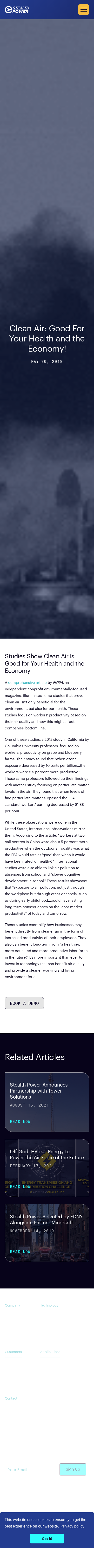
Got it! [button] (47, 1539)
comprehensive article (27, 683)
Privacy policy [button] (72, 1526)
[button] (83, 9)
